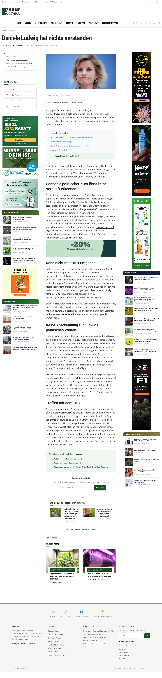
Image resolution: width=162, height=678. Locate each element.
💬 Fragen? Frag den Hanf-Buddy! (65, 156)
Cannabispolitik (68, 314)
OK (147, 635)
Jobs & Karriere (124, 655)
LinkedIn (73, 102)
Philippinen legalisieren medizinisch (68, 459)
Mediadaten (123, 649)
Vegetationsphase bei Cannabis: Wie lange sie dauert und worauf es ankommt (62, 576)
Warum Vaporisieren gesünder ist (94, 637)
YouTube (77, 529)
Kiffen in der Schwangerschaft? (94, 644)
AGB (135, 668)
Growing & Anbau (54, 638)
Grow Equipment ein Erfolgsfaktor (95, 570)
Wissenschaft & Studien (56, 655)
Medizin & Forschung (55, 634)
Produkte (35, 2)
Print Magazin (54, 2)
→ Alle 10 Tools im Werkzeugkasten (17, 67)
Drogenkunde (26, 2)
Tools (61, 2)
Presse (148, 668)
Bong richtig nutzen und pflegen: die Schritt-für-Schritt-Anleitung (98, 631)
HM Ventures (123, 652)
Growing (69, 23)
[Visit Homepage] (15, 11)
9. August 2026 (69, 582)
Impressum (119, 668)
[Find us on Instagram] (137, 23)
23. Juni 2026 (72, 521)
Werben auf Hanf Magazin (128, 646)
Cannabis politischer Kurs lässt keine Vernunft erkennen (73, 138)
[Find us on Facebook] (133, 23)
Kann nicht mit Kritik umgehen (62, 142)
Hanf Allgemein (15, 2)
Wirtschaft (93, 23)
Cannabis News (53, 631)
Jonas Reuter (57, 582)
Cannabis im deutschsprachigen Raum (69, 463)
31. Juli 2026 (105, 579)
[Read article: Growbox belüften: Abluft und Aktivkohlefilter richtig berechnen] (99, 561)
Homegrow (54, 538)
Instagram (69, 529)
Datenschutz (128, 668)
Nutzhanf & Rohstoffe (56, 645)
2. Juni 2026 (105, 519)
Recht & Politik (41, 23)
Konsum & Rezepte (55, 648)
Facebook (63, 102)
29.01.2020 (30, 45)
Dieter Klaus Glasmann (14, 45)
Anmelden (100, 488)
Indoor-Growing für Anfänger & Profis (62, 570)
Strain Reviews (44, 2)
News (19, 23)
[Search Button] (159, 23)
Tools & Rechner (124, 659)
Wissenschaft (56, 23)
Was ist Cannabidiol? (90, 641)
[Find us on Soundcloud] (154, 23)
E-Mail (80, 102)
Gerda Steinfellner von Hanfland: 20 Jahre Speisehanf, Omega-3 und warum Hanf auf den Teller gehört (71, 513)
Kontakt (141, 668)
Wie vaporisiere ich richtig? (92, 634)
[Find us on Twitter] (141, 23)
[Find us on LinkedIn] (149, 23)
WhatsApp (55, 102)
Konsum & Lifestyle (110, 23)
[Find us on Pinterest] (145, 23)
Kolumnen (5, 2)
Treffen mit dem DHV (59, 150)
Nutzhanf (81, 23)
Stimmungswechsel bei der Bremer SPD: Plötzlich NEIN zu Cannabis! (81, 467)
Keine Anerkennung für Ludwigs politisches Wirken (70, 146)
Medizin (28, 23)
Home (4, 31)
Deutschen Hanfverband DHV (65, 412)
